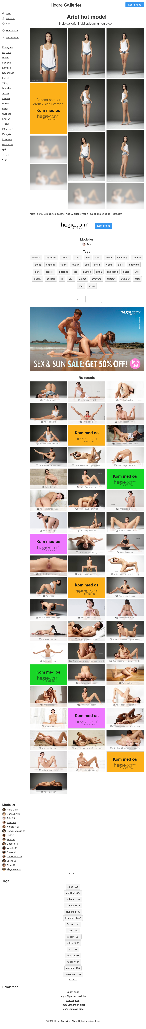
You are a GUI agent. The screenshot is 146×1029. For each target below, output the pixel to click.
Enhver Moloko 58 (16, 831)
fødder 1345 (73, 924)
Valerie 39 (12, 848)
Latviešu (6, 67)
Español (6, 52)
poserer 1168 (73, 968)
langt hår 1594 (73, 893)
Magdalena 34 (14, 869)
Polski (5, 57)
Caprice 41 (12, 843)
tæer (71, 278)
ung (137, 271)
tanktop (82, 278)
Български (7, 144)
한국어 (5, 154)
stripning (50, 264)
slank (120, 264)
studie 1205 (73, 955)
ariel (81, 286)
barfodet (111, 278)
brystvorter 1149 (73, 974)
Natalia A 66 (13, 826)
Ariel (89, 244)
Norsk (5, 108)
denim (97, 264)
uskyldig (51, 278)
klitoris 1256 (73, 943)
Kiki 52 (10, 835)
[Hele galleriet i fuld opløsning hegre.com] (48, 149)
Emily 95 (11, 822)
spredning (122, 257)
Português (7, 47)
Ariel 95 (11, 818)
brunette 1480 (73, 911)
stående (87, 271)
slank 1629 (73, 886)
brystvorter (51, 257)
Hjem (8, 13)
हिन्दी (4, 149)
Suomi (5, 93)
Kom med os (134, 4)
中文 (4, 159)
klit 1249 (73, 949)
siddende (63, 271)
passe (126, 271)
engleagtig (112, 271)
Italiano (6, 98)
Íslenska (6, 88)
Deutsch (6, 62)
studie (63, 264)
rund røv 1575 (73, 905)
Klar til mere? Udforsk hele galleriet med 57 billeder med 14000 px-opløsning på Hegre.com (76, 213)
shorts (38, 264)
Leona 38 (11, 860)
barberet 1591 (73, 899)
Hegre (66, 4)
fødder (109, 257)
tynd (88, 257)
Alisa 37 (11, 865)
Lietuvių (6, 78)
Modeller (10, 18)
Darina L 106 (13, 813)
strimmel (137, 257)
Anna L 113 (13, 809)
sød (87, 264)
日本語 (5, 124)
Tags (8, 23)
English (6, 118)
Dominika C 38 (14, 856)
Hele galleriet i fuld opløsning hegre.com (86, 23)
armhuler (124, 278)
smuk (99, 271)
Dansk (5, 103)
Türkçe (5, 83)
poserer (49, 271)
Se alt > (73, 873)
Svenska (6, 113)
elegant (37, 278)
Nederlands (8, 72)
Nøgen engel (73, 991)
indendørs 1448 (73, 918)
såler (137, 278)
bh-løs (92, 286)
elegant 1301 (73, 936)
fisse (97, 257)
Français (6, 134)
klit (61, 278)
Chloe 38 (11, 852)
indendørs (134, 264)
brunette (36, 257)
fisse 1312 (73, 930)
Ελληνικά (7, 129)
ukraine (65, 257)
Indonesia (7, 139)
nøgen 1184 (73, 961)
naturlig (76, 264)
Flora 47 (11, 839)
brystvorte (96, 278)
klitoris (109, 264)
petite (77, 257)
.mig (73, 1000)
